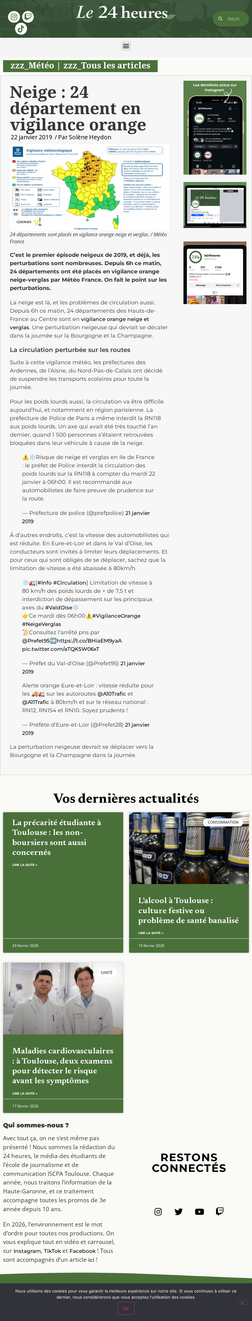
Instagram (27, 1251)
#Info (44, 583)
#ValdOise (58, 607)
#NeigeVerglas (41, 624)
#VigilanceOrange (116, 616)
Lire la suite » (24, 865)
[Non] (242, 1302)
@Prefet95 (36, 641)
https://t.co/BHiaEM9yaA (89, 641)
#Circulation (69, 583)
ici (91, 1260)
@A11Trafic (35, 702)
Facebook (82, 1251)
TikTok (52, 1251)
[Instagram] (14, 17)
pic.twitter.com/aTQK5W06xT (60, 649)
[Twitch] (28, 17)
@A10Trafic (111, 694)
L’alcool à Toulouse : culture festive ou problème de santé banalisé (188, 911)
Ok (126, 1308)
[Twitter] (179, 1211)
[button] (126, 46)
